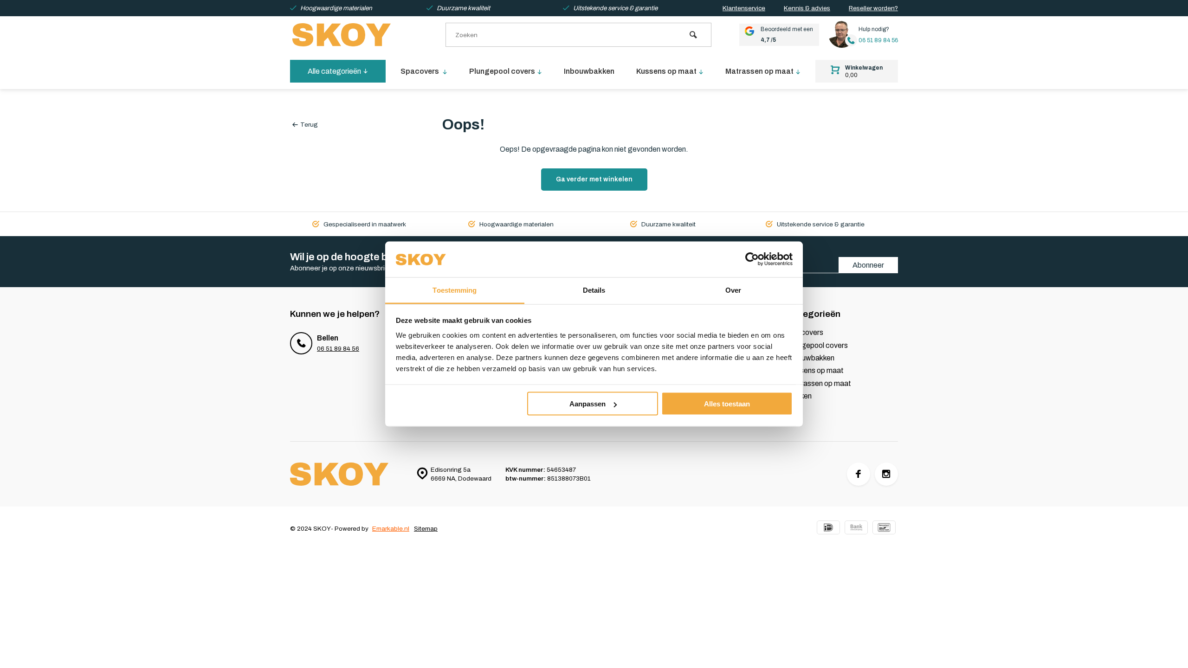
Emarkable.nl (390, 528)
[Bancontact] (884, 528)
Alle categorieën (334, 71)
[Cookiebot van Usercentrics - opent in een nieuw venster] (752, 259)
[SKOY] (345, 35)
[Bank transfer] (856, 528)
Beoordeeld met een (787, 34)
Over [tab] (733, 290)
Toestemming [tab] (455, 290)
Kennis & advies (807, 8)
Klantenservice (744, 8)
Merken (800, 396)
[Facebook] (858, 474)
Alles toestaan (727, 404)
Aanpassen (587, 404)
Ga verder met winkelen (594, 179)
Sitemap (426, 528)
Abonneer (868, 265)
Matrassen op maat (759, 71)
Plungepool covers (502, 71)
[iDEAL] (828, 528)
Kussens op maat (666, 71)
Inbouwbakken (589, 71)
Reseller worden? (873, 8)
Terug (309, 124)
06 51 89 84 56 (878, 40)
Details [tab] (594, 290)
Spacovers (420, 71)
